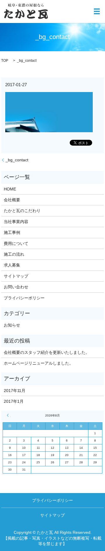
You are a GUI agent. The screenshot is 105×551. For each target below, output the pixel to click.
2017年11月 (14, 390)
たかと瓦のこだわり (22, 210)
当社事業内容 (16, 221)
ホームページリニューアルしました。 (38, 363)
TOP (4, 61)
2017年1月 (14, 401)
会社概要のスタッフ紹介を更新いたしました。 (47, 352)
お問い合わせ (16, 287)
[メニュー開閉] (97, 11)
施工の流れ (14, 254)
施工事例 (12, 232)
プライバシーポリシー (24, 298)
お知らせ (12, 325)
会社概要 (12, 199)
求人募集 (12, 265)
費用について (16, 243)
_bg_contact (17, 160)
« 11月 (8, 415)
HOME (10, 189)
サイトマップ (16, 276)
